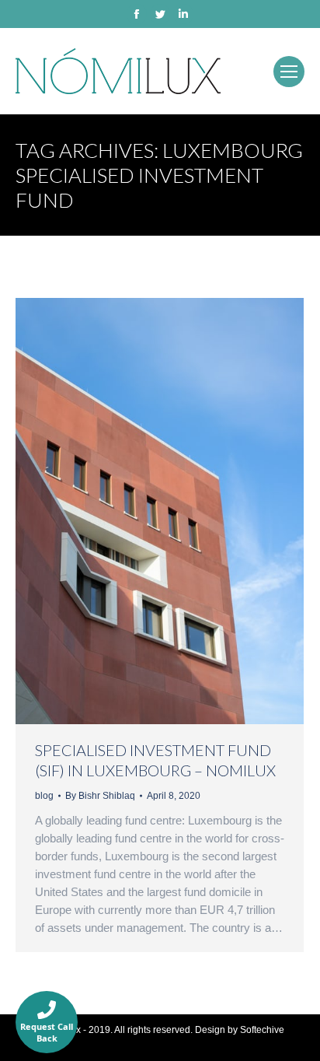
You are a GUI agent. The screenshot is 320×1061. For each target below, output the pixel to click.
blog (44, 795)
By (100, 795)
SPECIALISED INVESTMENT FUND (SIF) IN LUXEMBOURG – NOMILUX (155, 760)
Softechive (262, 1029)
